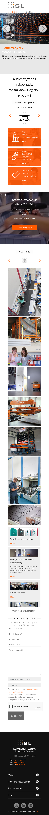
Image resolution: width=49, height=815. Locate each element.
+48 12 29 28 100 (16, 12)
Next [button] (43, 29)
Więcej (24, 141)
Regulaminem (32, 689)
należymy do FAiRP (17, 592)
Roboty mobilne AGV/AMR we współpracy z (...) (22, 561)
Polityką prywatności (15, 692)
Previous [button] (6, 29)
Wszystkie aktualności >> (24, 610)
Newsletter (29, 12)
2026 (11, 811)
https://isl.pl (20, 764)
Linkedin (23, 805)
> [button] (3, 195)
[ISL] (17, 5)
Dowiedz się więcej (24, 227)
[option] (24, 43)
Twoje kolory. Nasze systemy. (21, 539)
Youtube (16, 805)
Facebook (30, 805)
